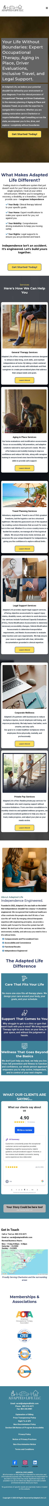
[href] (24, 1262)
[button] (47, 8)
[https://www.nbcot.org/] (24, 1335)
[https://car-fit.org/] (24, 1354)
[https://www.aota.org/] (24, 1317)
